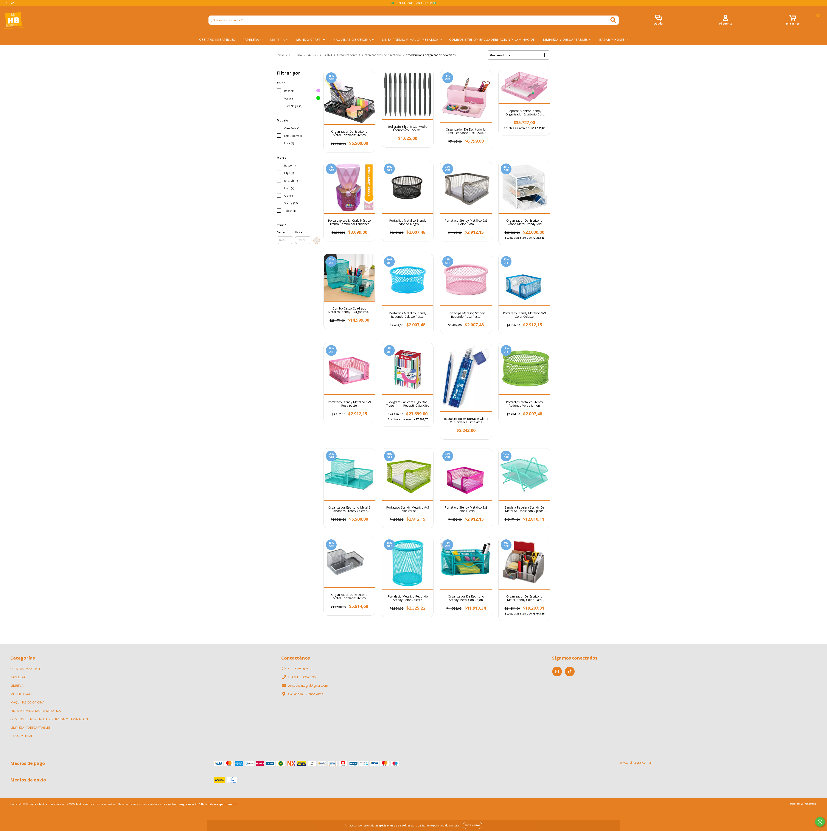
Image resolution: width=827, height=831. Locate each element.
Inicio (280, 55)
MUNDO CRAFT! (309, 39)
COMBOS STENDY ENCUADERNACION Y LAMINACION (492, 39)
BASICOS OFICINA (319, 55)
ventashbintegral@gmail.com (308, 685)
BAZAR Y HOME (612, 39)
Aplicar (316, 240)
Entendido (472, 825)
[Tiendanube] (803, 804)
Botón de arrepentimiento (219, 804)
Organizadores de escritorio (381, 55)
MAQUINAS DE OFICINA (352, 39)
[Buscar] (613, 20)
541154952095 (298, 669)
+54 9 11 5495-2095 (302, 677)
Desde (281, 232)
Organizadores (347, 55)
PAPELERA (251, 39)
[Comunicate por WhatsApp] (820, 822)
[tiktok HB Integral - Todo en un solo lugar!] (12, 3)
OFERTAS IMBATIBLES (217, 39)
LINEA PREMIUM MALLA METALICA (410, 39)
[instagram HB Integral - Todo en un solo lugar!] (6, 3)
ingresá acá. (188, 804)
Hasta (298, 232)
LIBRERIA (278, 39)
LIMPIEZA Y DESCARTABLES (566, 39)
